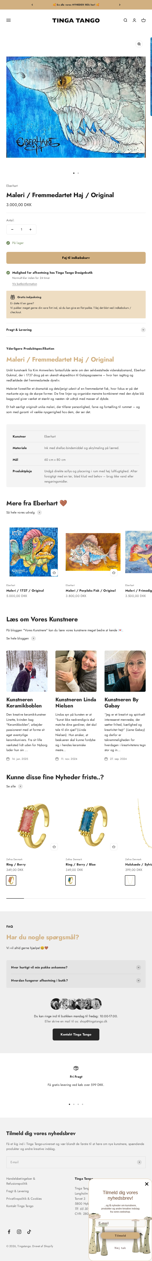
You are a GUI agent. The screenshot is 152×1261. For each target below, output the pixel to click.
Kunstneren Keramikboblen (24, 702)
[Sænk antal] (12, 229)
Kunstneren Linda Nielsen (75, 702)
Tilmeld (120, 1235)
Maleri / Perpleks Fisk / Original (90, 590)
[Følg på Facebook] (9, 1231)
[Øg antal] (30, 229)
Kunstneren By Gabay (121, 702)
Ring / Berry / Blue (81, 864)
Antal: (10, 220)
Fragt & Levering (17, 1191)
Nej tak (120, 1247)
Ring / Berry (16, 864)
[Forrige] (32, 5)
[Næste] (120, 5)
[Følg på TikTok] (29, 1231)
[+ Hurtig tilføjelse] (54, 572)
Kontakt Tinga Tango (76, 1034)
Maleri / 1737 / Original (25, 590)
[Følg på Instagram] (19, 1231)
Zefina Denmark (14, 859)
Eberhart (12, 185)
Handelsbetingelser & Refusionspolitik (20, 1181)
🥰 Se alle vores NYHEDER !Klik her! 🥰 (76, 5)
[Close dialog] (146, 1184)
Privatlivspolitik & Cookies (24, 1198)
